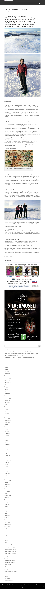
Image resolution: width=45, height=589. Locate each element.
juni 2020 (6, 426)
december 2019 (7, 437)
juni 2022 (6, 387)
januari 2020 (6, 435)
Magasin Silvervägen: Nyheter (10, 549)
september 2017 (7, 460)
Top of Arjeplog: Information (9, 560)
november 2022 (7, 378)
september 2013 (7, 502)
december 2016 (7, 468)
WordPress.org (7, 582)
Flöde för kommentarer (9, 580)
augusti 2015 (7, 486)
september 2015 (7, 484)
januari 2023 (6, 375)
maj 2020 (6, 427)
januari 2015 (6, 493)
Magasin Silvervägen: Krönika (10, 544)
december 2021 (7, 396)
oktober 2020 (7, 418)
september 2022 (7, 382)
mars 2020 (6, 431)
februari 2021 (7, 415)
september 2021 (7, 402)
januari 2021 (6, 416)
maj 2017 (6, 464)
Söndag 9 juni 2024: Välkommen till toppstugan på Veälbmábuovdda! (17, 351)
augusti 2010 (7, 526)
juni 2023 (6, 369)
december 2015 (7, 480)
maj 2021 (6, 409)
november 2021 (7, 398)
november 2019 (7, 438)
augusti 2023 (7, 365)
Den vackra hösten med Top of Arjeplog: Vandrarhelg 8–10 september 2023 (19, 357)
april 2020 (6, 429)
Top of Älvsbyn (7, 556)
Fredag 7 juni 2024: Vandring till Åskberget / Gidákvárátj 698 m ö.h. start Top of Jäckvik (21, 353)
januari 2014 (6, 500)
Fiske (5, 538)
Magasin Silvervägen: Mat (9, 546)
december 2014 (7, 495)
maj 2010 (6, 530)
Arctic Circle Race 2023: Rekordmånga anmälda (13, 359)
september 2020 (7, 420)
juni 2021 (6, 407)
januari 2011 (6, 520)
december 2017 (7, 455)
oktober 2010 (7, 522)
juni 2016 (6, 475)
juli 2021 (6, 406)
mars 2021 (6, 413)
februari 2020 (7, 433)
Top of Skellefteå (7, 567)
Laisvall (5, 542)
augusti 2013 (7, 504)
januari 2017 (6, 466)
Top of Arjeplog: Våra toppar (9, 562)
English (6, 0)
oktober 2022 (7, 380)
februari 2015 (7, 491)
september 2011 (7, 515)
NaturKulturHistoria (8, 555)
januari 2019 (6, 446)
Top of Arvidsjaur (7, 564)
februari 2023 (7, 373)
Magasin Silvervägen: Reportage (10, 553)
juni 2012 (6, 511)
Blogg (5, 535)
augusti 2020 (7, 422)
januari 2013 (6, 508)
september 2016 (7, 471)
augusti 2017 (7, 462)
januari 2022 (6, 395)
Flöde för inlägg (7, 578)
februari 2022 (7, 393)
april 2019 (6, 442)
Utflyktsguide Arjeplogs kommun (10, 571)
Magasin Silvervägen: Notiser (10, 547)
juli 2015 (6, 488)
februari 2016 (7, 477)
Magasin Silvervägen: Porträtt (10, 551)
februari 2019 (7, 444)
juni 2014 (6, 499)
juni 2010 (6, 528)
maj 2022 (6, 389)
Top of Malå (6, 566)
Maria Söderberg (9, 11)
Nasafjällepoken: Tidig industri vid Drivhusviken (13, 355)
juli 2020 (6, 424)
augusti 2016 (7, 473)
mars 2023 (6, 371)
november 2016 (7, 469)
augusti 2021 (7, 404)
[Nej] (43, 586)
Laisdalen (6, 540)
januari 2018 (6, 453)
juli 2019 (6, 440)
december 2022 (7, 376)
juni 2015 (6, 489)
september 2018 (7, 449)
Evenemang (6, 536)
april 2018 (6, 451)
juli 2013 (6, 506)
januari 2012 (6, 513)
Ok (22, 587)
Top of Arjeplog (7, 558)
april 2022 (6, 391)
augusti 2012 (7, 509)
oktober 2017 (7, 458)
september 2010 (7, 524)
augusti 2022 (7, 384)
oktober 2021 (7, 400)
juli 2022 (6, 385)
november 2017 (7, 457)
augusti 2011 (7, 517)
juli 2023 (6, 367)
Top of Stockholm (7, 569)
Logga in (6, 576)
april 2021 (6, 411)
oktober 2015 (7, 482)
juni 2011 (6, 519)
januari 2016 (6, 478)
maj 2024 (6, 364)
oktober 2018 (7, 447)
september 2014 (7, 497)
